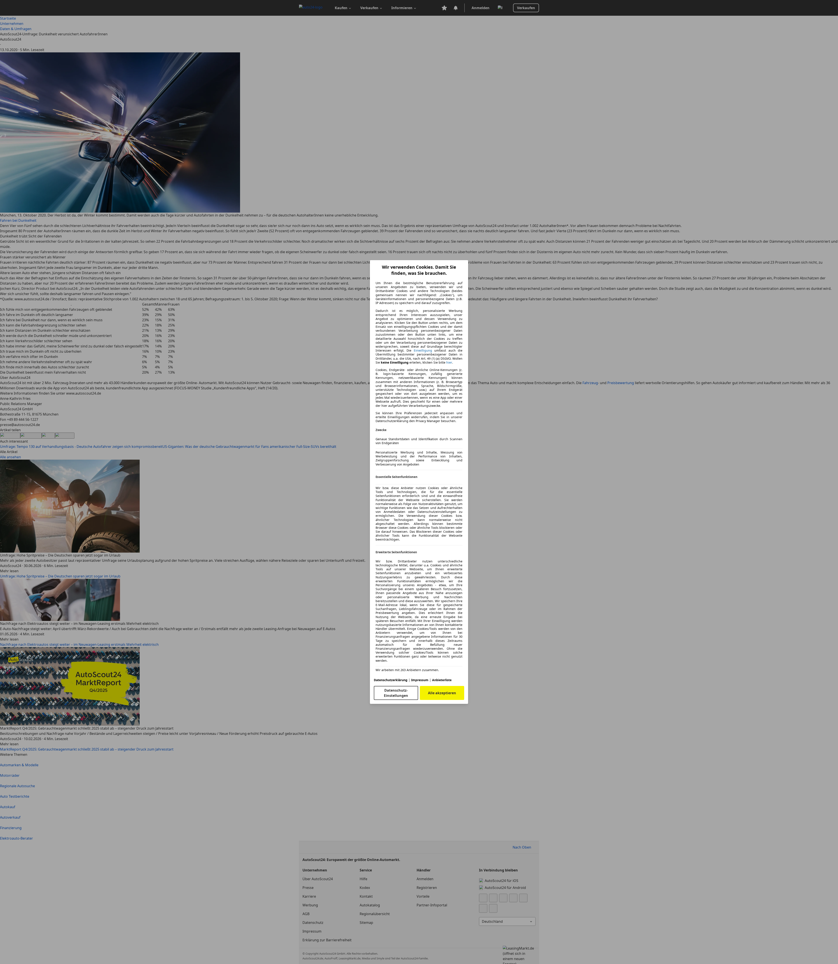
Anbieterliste (442, 680)
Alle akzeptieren (442, 693)
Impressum (419, 680)
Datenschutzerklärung (390, 680)
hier (449, 362)
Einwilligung (423, 350)
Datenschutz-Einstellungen (396, 693)
